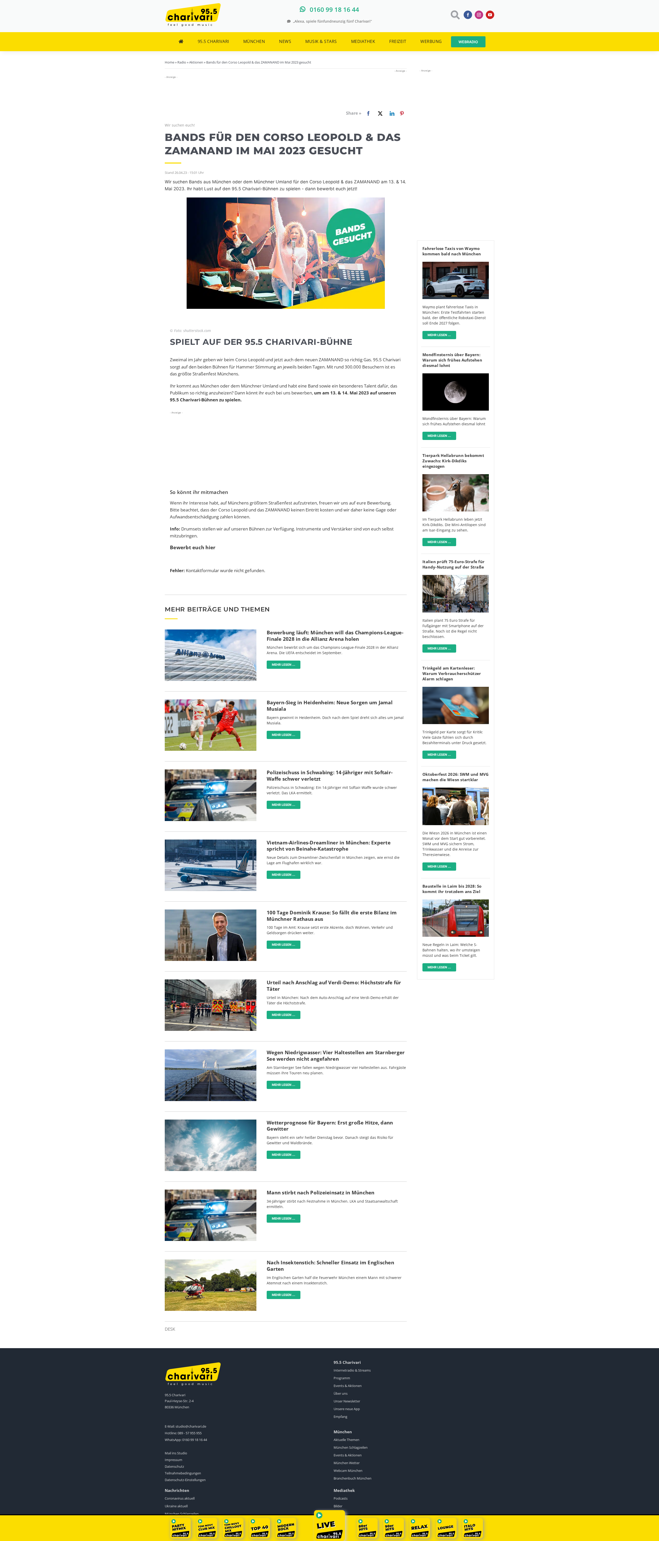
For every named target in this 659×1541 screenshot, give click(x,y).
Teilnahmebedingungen (183, 1473)
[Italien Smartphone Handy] (455, 577)
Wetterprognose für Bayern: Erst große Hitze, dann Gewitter (330, 1125)
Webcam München (348, 1470)
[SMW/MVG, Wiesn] (455, 790)
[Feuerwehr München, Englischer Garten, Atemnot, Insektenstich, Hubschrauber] (210, 1262)
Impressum (173, 1459)
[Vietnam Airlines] (210, 842)
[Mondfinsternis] (455, 376)
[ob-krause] (210, 912)
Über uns (341, 1393)
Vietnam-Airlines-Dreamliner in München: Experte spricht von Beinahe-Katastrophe (329, 845)
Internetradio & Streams (352, 1370)
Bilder (338, 1506)
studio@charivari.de (191, 1426)
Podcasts (341, 1498)
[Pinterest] (402, 113)
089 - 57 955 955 (190, 1433)
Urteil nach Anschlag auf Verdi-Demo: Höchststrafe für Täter (334, 985)
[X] (379, 113)
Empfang (340, 1416)
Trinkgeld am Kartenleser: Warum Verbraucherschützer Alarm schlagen (451, 673)
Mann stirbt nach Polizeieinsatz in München (321, 1192)
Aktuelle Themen (346, 1439)
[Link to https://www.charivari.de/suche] (455, 15)
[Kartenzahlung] (455, 689)
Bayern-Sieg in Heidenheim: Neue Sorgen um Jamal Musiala (330, 705)
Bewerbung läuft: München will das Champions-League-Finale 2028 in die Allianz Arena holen (335, 635)
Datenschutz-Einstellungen (185, 1479)
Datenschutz (174, 1466)
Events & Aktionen (348, 1385)
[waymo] (455, 264)
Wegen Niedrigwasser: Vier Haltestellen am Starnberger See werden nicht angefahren (336, 1055)
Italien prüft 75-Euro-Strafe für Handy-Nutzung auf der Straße (453, 564)
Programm (342, 1378)
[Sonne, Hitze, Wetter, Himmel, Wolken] (210, 1122)
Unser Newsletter (347, 1401)
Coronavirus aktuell (180, 1498)
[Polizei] (210, 771)
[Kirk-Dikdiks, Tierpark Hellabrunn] (455, 476)
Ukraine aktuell (176, 1506)
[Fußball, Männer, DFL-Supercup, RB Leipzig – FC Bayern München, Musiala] (210, 702)
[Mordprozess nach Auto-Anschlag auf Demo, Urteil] (210, 982)
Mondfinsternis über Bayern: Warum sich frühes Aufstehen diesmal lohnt (452, 360)
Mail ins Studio (176, 1453)
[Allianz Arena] (210, 632)
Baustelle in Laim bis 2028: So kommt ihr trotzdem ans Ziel (452, 889)
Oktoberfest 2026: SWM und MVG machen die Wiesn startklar (455, 777)
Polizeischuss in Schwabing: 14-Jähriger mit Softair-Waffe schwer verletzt (330, 775)
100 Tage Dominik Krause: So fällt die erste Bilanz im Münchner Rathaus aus (332, 915)
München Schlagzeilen (351, 1447)
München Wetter (347, 1463)
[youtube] (490, 15)
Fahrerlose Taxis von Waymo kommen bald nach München (451, 251)
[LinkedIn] (391, 113)
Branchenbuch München (352, 1478)
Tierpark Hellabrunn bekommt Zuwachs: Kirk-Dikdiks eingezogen (453, 461)
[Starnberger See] (210, 1052)
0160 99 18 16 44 (194, 1439)
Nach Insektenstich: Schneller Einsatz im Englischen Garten (330, 1265)
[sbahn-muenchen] (455, 902)
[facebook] (468, 15)
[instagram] (479, 15)
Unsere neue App (347, 1409)
